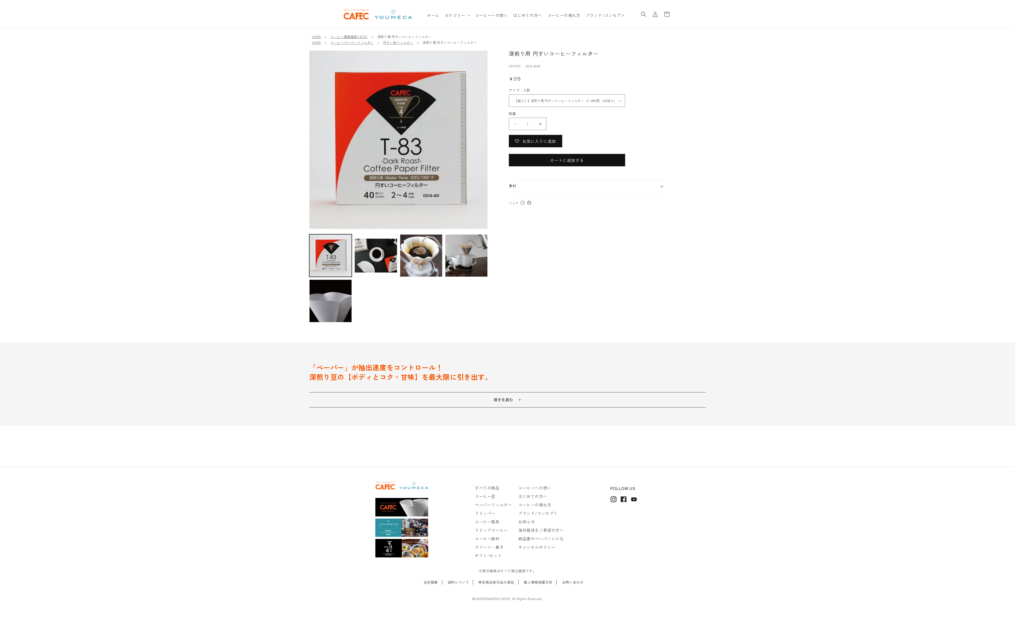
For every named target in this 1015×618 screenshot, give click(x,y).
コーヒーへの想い (534, 488)
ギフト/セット (488, 555)
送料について (458, 582)
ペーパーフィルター (493, 504)
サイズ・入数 (519, 90)
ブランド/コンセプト (538, 513)
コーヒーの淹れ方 (534, 504)
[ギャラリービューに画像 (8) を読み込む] (330, 301)
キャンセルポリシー (536, 547)
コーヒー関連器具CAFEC (349, 36)
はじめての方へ (532, 496)
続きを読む (503, 399)
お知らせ (526, 521)
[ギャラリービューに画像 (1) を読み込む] (330, 255)
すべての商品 (487, 488)
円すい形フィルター (398, 42)
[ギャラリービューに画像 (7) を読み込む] (466, 255)
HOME (316, 36)
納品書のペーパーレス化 (541, 538)
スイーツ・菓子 (489, 547)
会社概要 (431, 582)
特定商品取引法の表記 (496, 582)
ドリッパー (485, 513)
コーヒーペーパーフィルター (352, 42)
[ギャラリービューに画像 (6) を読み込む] (421, 255)
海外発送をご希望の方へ (541, 530)
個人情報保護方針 (538, 582)
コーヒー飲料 (487, 538)
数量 (512, 113)
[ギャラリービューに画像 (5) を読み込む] (375, 255)
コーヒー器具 (487, 521)
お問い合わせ (573, 582)
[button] (457, 15)
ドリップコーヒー (491, 530)
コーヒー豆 (485, 496)
